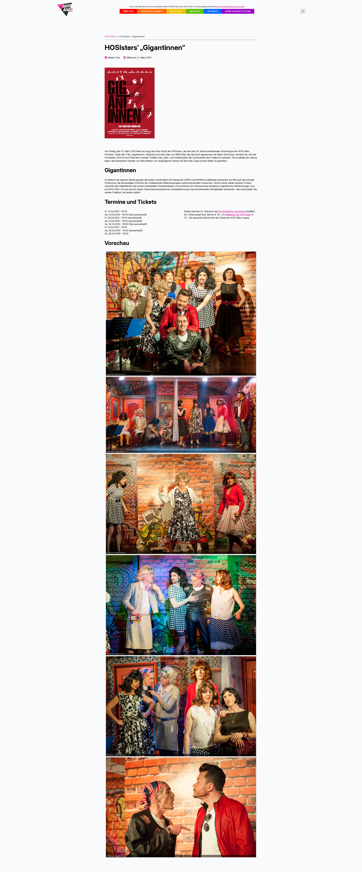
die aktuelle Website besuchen (231, 7)
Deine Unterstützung (238, 11)
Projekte (212, 11)
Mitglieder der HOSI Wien (238, 214)
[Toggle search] (302, 11)
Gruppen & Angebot (152, 11)
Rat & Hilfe (176, 11)
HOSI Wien (110, 36)
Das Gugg (194, 11)
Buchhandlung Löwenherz (231, 211)
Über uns (128, 11)
